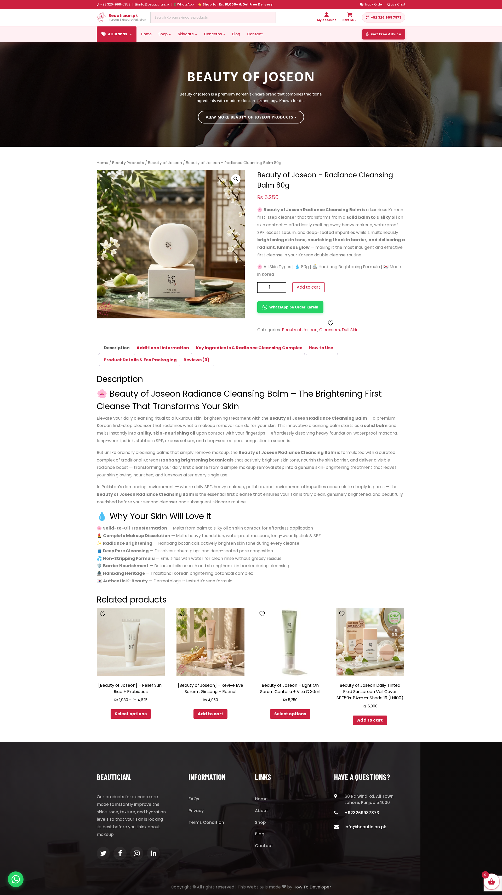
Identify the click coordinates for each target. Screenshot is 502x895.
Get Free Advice (386, 34)
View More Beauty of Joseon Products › (251, 117)
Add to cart (308, 287)
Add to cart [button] (210, 714)
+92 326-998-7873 (115, 4)
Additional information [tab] (162, 348)
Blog (236, 34)
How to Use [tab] (321, 348)
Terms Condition (206, 822)
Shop (163, 34)
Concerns (213, 34)
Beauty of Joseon (165, 162)
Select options (131, 714)
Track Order (373, 4)
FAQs (194, 799)
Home (146, 34)
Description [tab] (117, 348)
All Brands (117, 34)
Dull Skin (350, 330)
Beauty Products (128, 162)
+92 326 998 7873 (385, 17)
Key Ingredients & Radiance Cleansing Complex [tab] (249, 348)
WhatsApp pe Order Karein (293, 307)
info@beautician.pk (153, 4)
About (261, 811)
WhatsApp (185, 4)
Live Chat (398, 4)
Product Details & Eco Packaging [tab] (140, 360)
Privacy (196, 811)
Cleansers (329, 330)
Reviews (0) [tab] (196, 360)
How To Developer (312, 887)
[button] (236, 179)
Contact (255, 34)
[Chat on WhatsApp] (16, 879)
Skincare (186, 34)
